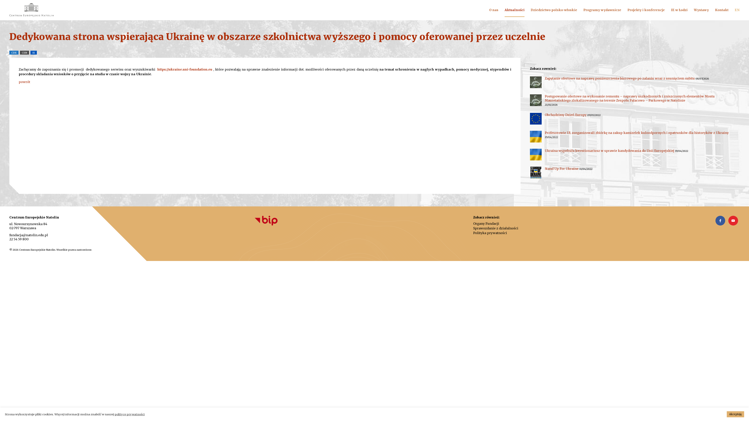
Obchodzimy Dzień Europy (566, 115)
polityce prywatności (129, 414)
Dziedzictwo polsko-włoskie (554, 10)
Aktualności (514, 10)
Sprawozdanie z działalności (495, 228)
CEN (24, 52)
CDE (14, 52)
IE (33, 52)
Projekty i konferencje (646, 10)
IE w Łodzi (679, 10)
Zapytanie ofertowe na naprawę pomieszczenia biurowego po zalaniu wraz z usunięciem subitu (620, 78)
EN (737, 10)
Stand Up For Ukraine (562, 169)
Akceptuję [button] (735, 414)
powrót (24, 82)
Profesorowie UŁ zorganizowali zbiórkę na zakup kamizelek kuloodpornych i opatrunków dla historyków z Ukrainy (637, 133)
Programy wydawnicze (602, 10)
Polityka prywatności (490, 232)
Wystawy (701, 10)
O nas (493, 10)
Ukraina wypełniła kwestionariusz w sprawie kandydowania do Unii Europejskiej (609, 151)
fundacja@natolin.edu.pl (28, 235)
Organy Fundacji (486, 223)
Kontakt (722, 10)
